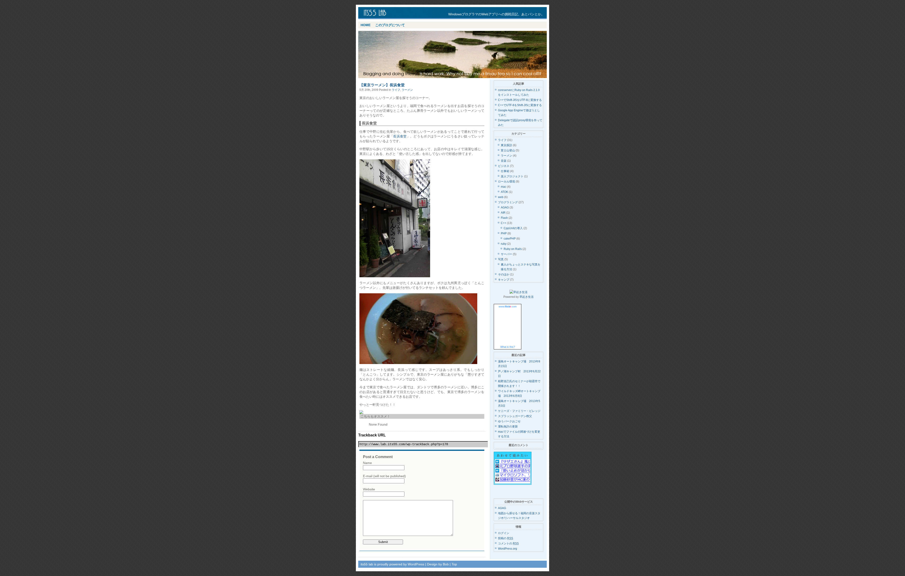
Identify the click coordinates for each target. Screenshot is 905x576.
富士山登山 (508, 150)
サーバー (506, 254)
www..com (508, 306)
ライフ (396, 89)
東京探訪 (506, 145)
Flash (504, 218)
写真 (501, 259)
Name (367, 463)
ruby (503, 243)
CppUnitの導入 (513, 228)
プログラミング (508, 202)
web (500, 197)
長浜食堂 (400, 136)
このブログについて (390, 25)
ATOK (504, 192)
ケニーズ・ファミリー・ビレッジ (519, 411)
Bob (446, 564)
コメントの (508, 543)
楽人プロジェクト (512, 176)
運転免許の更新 (508, 426)
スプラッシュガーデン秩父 (515, 416)
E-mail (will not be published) (384, 476)
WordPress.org (507, 548)
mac (503, 186)
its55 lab (396, 13)
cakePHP (510, 238)
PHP (504, 233)
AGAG (505, 207)
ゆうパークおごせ (509, 421)
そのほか (503, 274)
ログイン (503, 533)
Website (369, 489)
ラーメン (407, 89)
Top (454, 564)
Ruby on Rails (513, 249)
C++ (503, 223)
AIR (503, 212)
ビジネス (503, 166)
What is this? (507, 346)
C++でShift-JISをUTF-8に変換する (520, 100)
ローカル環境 (506, 181)
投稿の (505, 538)
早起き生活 (526, 296)
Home (365, 25)
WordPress (416, 564)
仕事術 (505, 171)
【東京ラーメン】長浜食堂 (382, 85)
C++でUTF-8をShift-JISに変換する (520, 105)
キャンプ (503, 279)
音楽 (503, 160)
